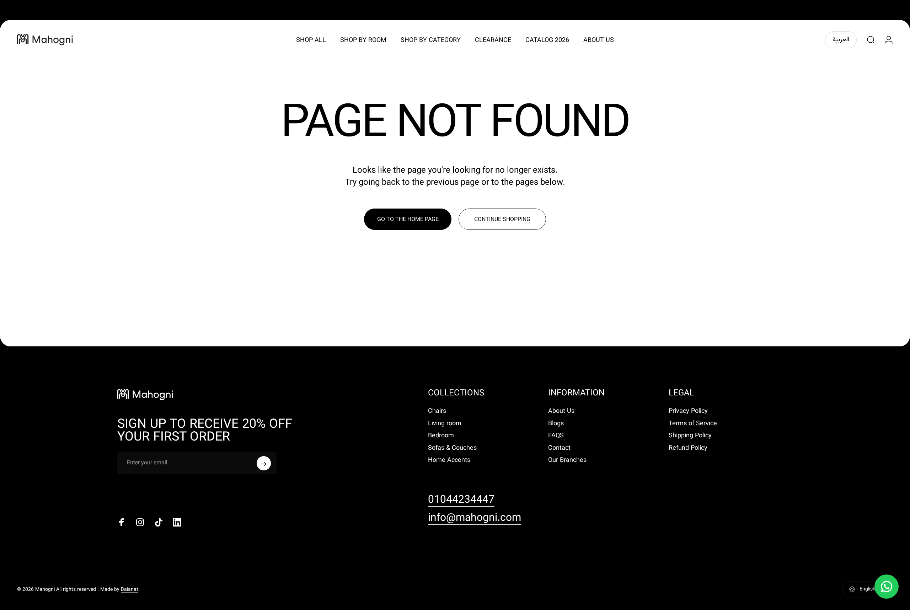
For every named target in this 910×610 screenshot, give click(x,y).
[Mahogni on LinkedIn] (177, 522)
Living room (444, 424)
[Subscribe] (264, 463)
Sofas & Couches (452, 448)
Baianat (129, 589)
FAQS (556, 436)
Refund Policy (688, 448)
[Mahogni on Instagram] (140, 522)
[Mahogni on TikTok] (158, 522)
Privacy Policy (688, 411)
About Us (561, 411)
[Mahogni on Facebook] (121, 522)
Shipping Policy (690, 436)
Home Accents (449, 461)
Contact (559, 448)
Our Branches (567, 461)
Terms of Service (693, 424)
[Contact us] (886, 586)
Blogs (556, 424)
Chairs (437, 411)
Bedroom (441, 436)
